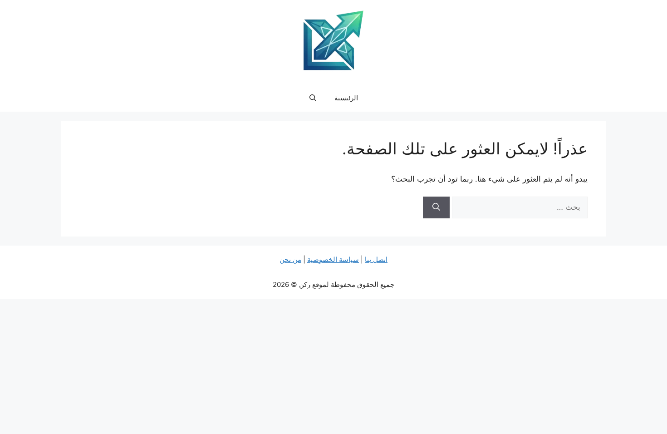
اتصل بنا (376, 259)
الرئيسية (346, 98)
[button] (312, 98)
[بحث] (436, 207)
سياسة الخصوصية (333, 259)
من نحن (290, 259)
